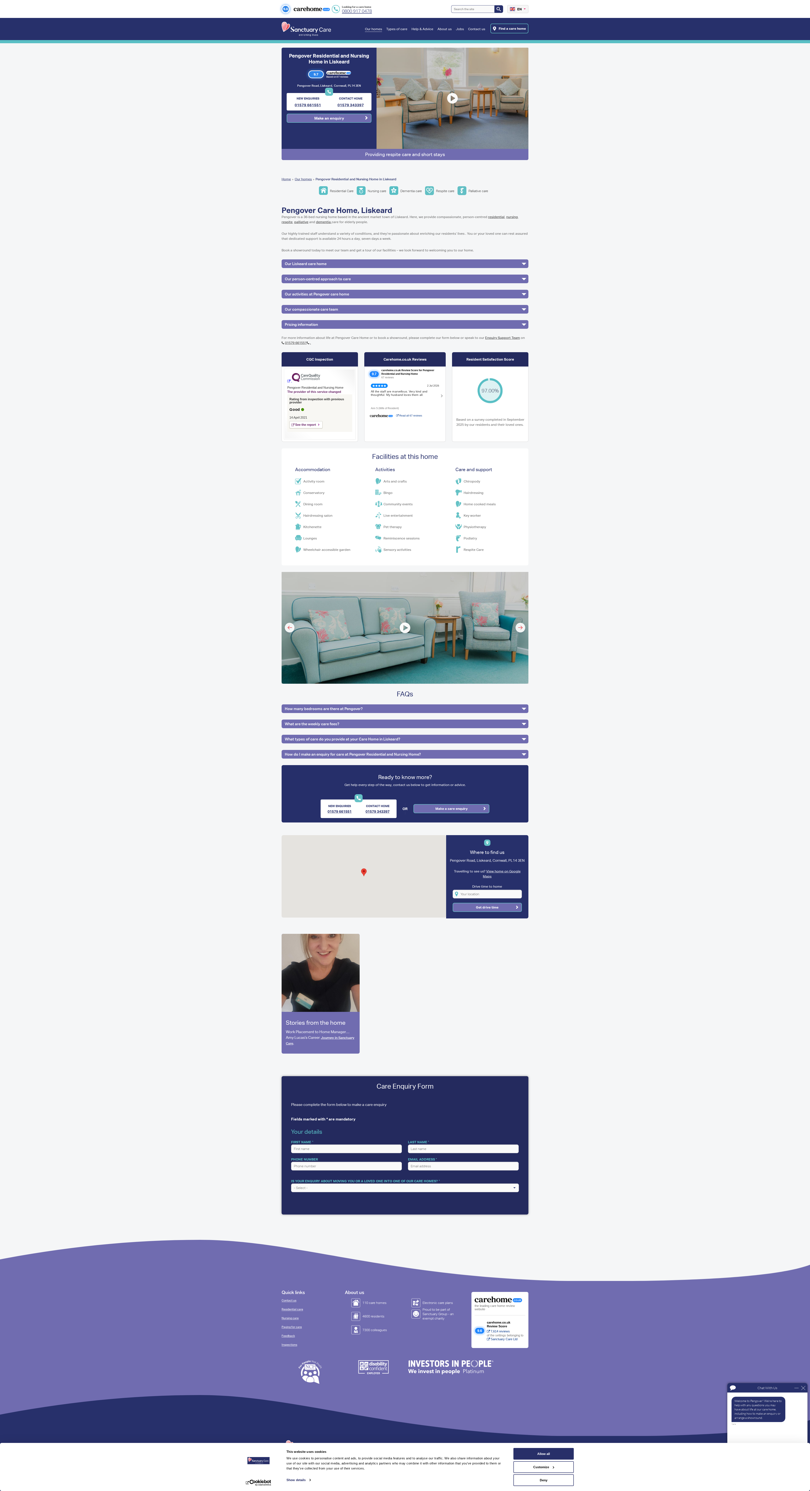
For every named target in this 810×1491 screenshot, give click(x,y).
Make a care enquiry (451, 808)
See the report (305, 424)
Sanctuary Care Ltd (504, 1339)
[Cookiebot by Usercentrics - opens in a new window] (258, 1483)
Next (520, 627)
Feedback (288, 1335)
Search (498, 9)
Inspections (289, 1344)
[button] (373, 33)
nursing (512, 217)
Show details (296, 1480)
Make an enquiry (329, 118)
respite (287, 222)
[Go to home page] (306, 29)
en (519, 9)
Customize (541, 1467)
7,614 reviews (500, 1331)
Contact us (289, 1300)
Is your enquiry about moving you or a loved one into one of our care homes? (364, 1181)
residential (496, 217)
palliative (301, 222)
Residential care (292, 1309)
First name (301, 1142)
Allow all (543, 1454)
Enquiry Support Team (502, 338)
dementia (324, 222)
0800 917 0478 (357, 11)
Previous (289, 627)
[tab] (405, 263)
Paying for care (292, 1327)
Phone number (304, 1159)
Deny (543, 1480)
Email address (421, 1159)
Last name (417, 1142)
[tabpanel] (320, 993)
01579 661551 (308, 105)
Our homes (303, 179)
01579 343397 (351, 105)
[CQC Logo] (303, 381)
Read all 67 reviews (410, 415)
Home (286, 179)
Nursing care (290, 1318)
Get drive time (487, 907)
